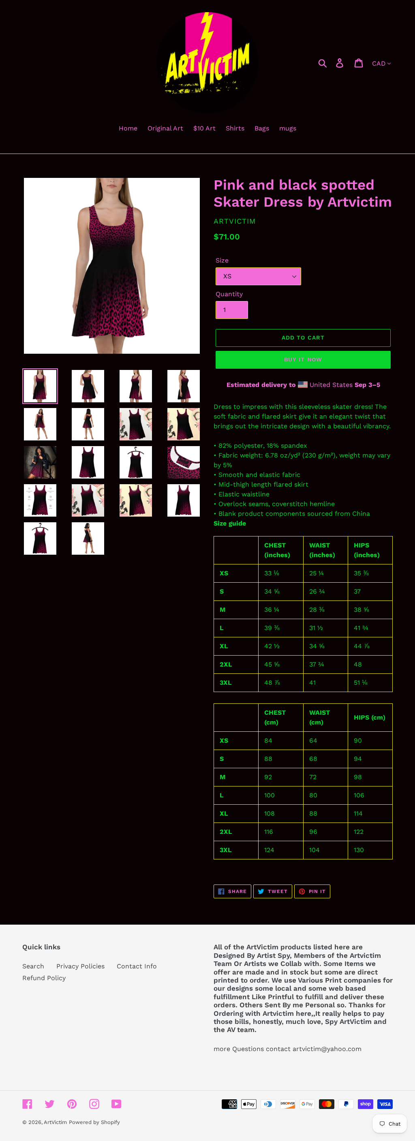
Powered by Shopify (94, 1122)
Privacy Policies (80, 966)
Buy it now (303, 359)
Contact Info (137, 966)
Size (222, 260)
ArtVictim (55, 1122)
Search (33, 966)
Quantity (229, 294)
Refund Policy (44, 978)
